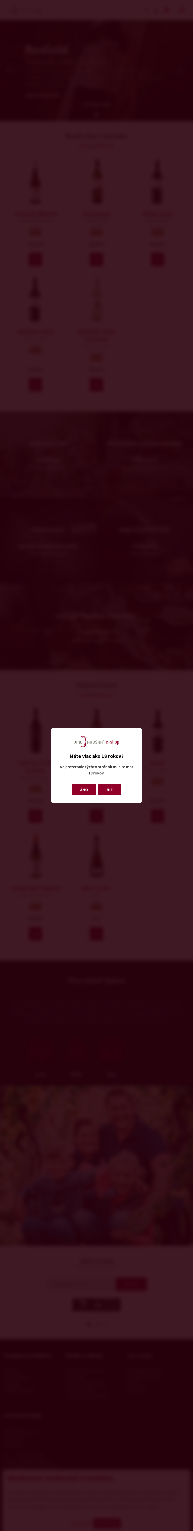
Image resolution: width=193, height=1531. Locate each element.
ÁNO (84, 789)
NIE (110, 789)
